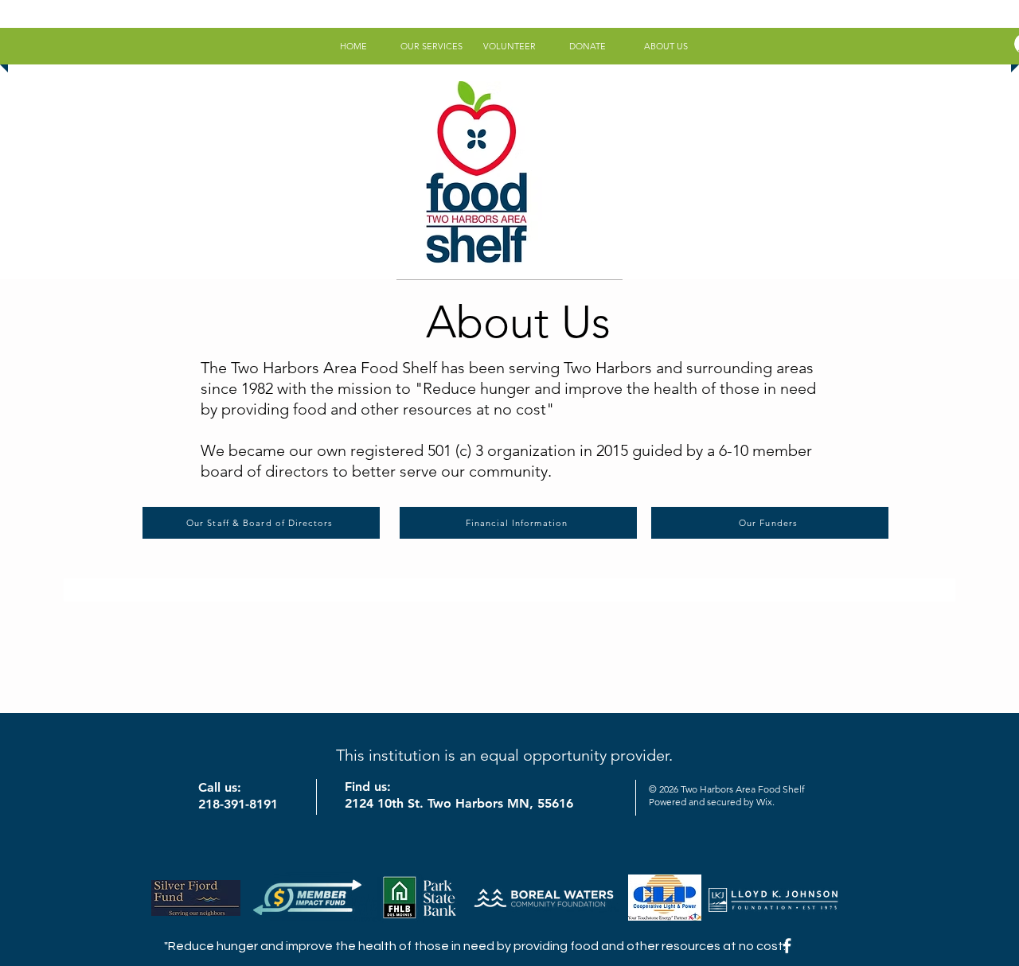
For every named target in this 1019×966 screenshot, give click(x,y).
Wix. (765, 802)
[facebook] (787, 946)
